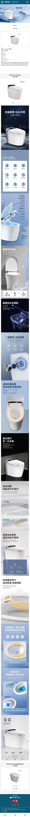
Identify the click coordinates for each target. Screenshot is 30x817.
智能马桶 (15, 28)
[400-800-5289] (15, 815)
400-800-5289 (16, 797)
